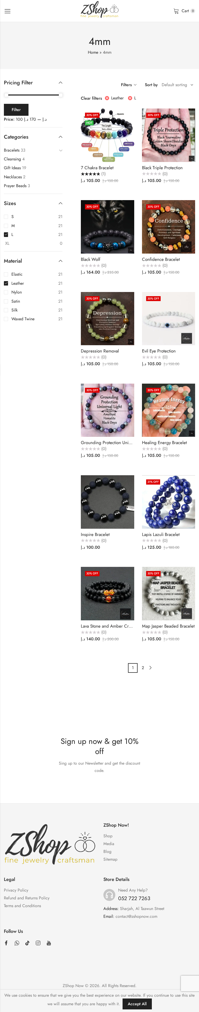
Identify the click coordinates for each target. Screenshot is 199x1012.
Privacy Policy (16, 890)
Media (108, 844)
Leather (117, 98)
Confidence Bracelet (161, 259)
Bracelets (11, 150)
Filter (16, 110)
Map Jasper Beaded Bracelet (168, 626)
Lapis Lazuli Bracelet (161, 534)
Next (150, 668)
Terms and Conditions (22, 906)
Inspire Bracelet (95, 534)
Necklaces (13, 177)
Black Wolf (90, 259)
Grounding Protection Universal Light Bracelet (123, 442)
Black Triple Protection (162, 168)
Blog (107, 851)
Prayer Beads (15, 186)
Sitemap (110, 859)
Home (93, 52)
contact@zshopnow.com (136, 916)
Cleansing (12, 159)
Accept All (137, 1004)
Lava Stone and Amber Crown (109, 626)
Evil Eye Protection (159, 351)
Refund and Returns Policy (26, 898)
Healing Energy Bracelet (164, 442)
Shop (107, 836)
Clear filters (91, 98)
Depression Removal (100, 351)
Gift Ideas (12, 168)
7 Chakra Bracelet (97, 168)
